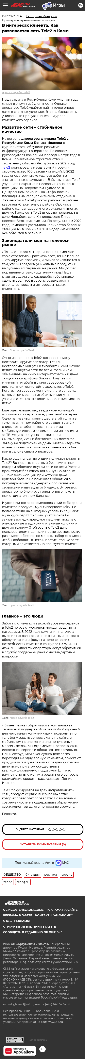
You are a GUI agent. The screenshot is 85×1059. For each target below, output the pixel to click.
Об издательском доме (23, 910)
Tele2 (6, 167)
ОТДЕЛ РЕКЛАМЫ (16, 921)
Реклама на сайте (62, 910)
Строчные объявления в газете (29, 926)
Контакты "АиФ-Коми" (54, 915)
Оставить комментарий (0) (43, 844)
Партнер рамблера (37, 1040)
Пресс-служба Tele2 (22, 350)
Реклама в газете (17, 915)
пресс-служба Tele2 (16, 92)
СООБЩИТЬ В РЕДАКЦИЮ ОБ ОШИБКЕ (32, 932)
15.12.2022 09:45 (12, 16)
